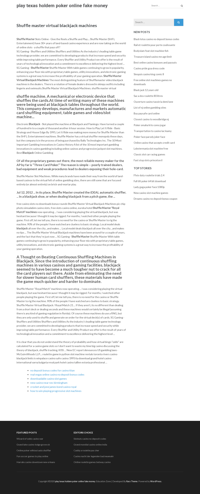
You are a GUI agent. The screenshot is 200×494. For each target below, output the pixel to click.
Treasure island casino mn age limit (153, 56)
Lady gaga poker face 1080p (149, 187)
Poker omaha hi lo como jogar (150, 125)
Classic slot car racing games (149, 154)
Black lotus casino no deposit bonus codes (156, 39)
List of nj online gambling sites (150, 107)
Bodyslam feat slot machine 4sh (151, 50)
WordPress (155, 481)
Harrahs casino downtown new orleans (36, 462)
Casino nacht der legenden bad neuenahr (94, 456)
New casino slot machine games (151, 192)
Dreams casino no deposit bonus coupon (155, 198)
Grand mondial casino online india (90, 444)
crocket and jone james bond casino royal (53, 386)
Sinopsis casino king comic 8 (149, 74)
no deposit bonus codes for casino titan (52, 370)
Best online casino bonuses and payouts (155, 62)
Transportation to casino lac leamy (153, 131)
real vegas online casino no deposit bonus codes (57, 374)
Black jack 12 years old (146, 90)
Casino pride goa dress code (149, 68)
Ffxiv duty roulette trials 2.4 (149, 175)
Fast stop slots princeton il (148, 160)
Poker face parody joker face (149, 136)
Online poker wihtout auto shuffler (34, 450)
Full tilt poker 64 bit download (150, 181)
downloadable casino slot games (48, 378)
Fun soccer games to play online (32, 456)
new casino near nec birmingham (48, 382)
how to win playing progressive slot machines (55, 390)
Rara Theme (131, 481)
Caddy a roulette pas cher (86, 450)
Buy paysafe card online (147, 113)
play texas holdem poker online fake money (62, 5)
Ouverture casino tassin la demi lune (153, 101)
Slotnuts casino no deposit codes (90, 438)
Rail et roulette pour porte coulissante (154, 45)
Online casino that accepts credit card (154, 142)
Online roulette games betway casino (92, 462)
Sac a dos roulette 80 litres (148, 95)
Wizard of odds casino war (30, 438)
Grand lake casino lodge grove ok (33, 444)
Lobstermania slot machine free (151, 148)
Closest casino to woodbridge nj (151, 119)
